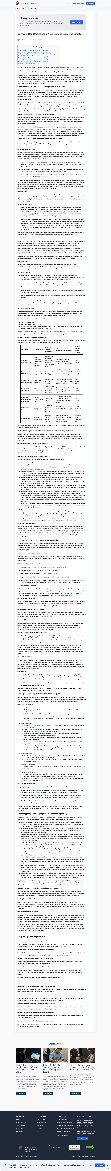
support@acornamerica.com (56, 1147)
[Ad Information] (108, 1168)
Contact (18, 1134)
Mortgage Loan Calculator (65, 1128)
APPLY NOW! (76, 22)
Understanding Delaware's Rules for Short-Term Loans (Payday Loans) (38, 54)
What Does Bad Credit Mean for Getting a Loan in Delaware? (35, 50)
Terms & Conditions (90, 1156)
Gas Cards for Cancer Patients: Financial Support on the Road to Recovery (82, 1067)
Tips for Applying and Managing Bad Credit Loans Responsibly (36, 60)
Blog (38, 1131)
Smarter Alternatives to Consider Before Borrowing (33, 56)
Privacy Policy (80, 1156)
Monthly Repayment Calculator (63, 1132)
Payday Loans (32, 8)
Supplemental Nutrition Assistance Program (41, 710)
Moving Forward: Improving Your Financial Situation (33, 61)
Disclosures (40, 1125)
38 (35, 750)
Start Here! (100, 1165)
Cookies (73, 1156)
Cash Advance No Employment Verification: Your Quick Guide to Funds (27, 1068)
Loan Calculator (62, 1119)
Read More (21, 1093)
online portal (38, 790)
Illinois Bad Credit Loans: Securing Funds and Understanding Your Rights (55, 1068)
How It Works (20, 1125)
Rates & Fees (41, 1119)
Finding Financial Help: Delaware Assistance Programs (34, 58)
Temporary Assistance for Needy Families (41, 755)
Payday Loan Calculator (64, 1122)
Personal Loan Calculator (65, 1125)
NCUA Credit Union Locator (63, 595)
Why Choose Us (21, 1122)
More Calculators (62, 1135)
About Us (19, 1119)
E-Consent (40, 1128)
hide (43, 47)
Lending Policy (41, 1122)
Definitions (19, 1131)
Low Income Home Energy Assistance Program (43, 725)
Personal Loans (20, 8)
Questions (19, 1128)
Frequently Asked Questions (26, 63)
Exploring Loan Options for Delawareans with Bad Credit (34, 52)
